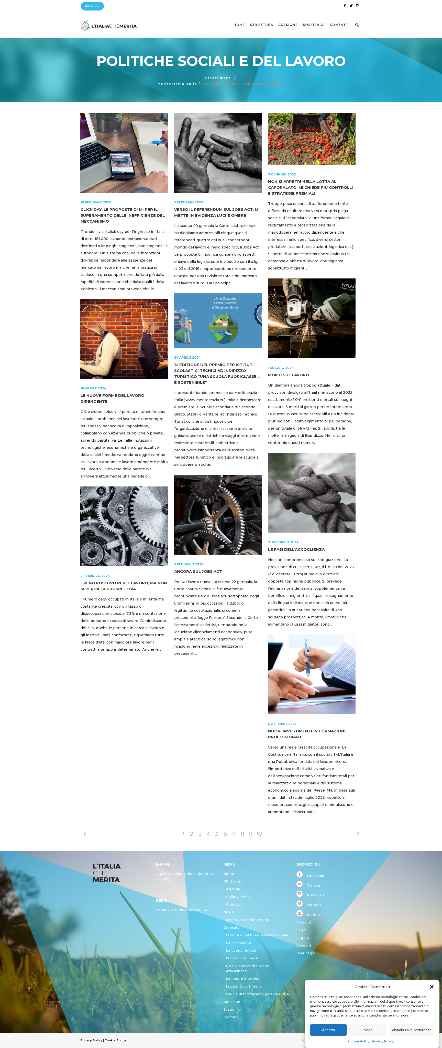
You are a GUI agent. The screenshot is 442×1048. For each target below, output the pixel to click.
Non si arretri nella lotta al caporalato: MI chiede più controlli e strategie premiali (310, 187)
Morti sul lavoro (288, 374)
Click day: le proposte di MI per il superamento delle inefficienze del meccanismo (123, 215)
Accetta (328, 1030)
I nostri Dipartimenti (244, 986)
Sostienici (232, 1009)
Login (301, 930)
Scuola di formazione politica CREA (257, 994)
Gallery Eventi (238, 897)
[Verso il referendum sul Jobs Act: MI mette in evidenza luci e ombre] (218, 153)
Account (304, 922)
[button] (431, 986)
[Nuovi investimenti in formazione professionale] (312, 674)
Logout (303, 938)
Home (229, 874)
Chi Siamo (232, 881)
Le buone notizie (241, 950)
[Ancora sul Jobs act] (218, 515)
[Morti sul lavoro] (312, 318)
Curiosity (232, 927)
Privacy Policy (383, 1041)
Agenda (233, 889)
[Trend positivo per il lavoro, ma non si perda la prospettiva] (124, 526)
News (228, 912)
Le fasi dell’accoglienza (296, 549)
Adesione (232, 1002)
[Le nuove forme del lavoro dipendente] (124, 339)
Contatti (233, 904)
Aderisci (92, 6)
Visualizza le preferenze (412, 1030)
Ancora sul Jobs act (198, 571)
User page (305, 953)
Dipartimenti (218, 78)
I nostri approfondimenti (248, 920)
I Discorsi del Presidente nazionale (257, 935)
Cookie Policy (358, 1041)
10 (259, 834)
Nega (367, 1030)
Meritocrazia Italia (177, 84)
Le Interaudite (238, 943)
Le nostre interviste (244, 979)
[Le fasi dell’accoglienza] (312, 493)
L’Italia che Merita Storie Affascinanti (248, 968)
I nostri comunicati (243, 958)
